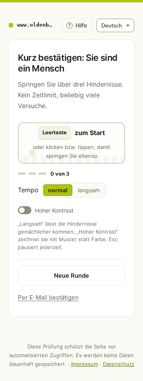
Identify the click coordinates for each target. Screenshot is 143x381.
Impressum (84, 364)
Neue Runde (71, 275)
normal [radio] (58, 190)
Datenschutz (118, 364)
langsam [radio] (89, 190)
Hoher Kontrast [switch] (54, 210)
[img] (71, 143)
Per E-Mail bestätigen (48, 297)
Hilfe (77, 25)
